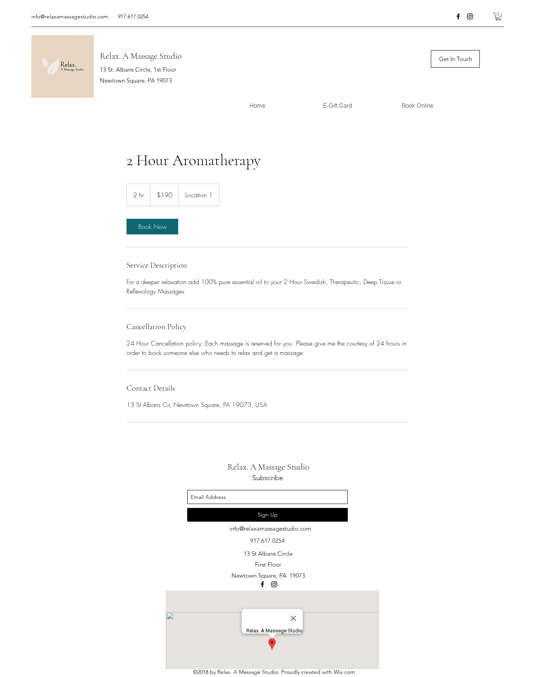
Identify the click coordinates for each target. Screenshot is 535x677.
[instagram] (470, 16)
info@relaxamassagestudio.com (69, 16)
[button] (498, 16)
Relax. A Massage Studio (141, 56)
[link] (152, 226)
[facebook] (458, 16)
